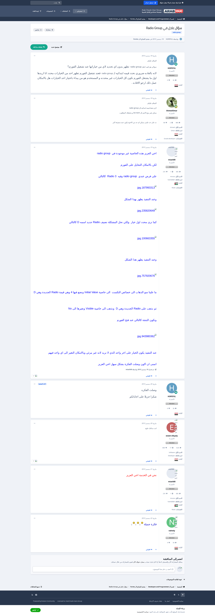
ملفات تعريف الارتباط (155, 601)
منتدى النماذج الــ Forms (141, 39)
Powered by (44, 601)
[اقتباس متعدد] (156, 90)
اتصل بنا (167, 601)
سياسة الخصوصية (178, 601)
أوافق (34, 610)
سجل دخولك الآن (138, 562)
